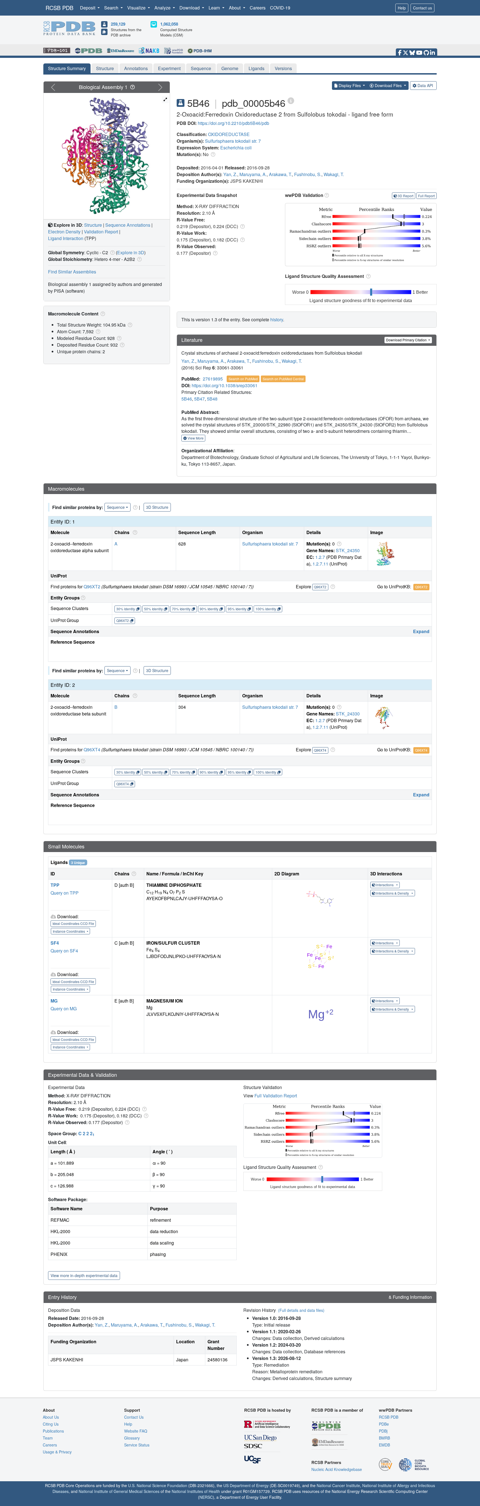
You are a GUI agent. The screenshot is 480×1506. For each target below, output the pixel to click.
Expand (421, 631)
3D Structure (157, 507)
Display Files (350, 85)
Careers (258, 7)
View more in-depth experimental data (84, 1275)
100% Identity (266, 608)
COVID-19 (280, 7)
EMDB (384, 1445)
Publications (53, 1431)
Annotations (136, 68)
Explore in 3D (130, 252)
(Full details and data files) (301, 1310)
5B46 (186, 399)
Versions (283, 68)
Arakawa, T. (280, 174)
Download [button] (190, 7)
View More (195, 438)
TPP (55, 885)
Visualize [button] (137, 7)
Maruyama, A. (253, 174)
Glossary (132, 1438)
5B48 (212, 399)
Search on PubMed (243, 378)
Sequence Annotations (127, 225)
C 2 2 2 (86, 1133)
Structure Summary (67, 68)
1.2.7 (320, 557)
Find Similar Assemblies (72, 271)
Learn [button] (215, 7)
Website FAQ (135, 1431)
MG (54, 1001)
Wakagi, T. (334, 174)
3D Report (405, 195)
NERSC (206, 1497)
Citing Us (51, 1424)
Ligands (256, 68)
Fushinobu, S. (307, 174)
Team (48, 1438)
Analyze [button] (163, 7)
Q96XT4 (92, 749)
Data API (425, 85)
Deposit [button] (88, 7)
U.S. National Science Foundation (157, 1485)
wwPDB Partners (395, 1410)
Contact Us (134, 1417)
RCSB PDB (59, 8)
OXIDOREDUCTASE (229, 134)
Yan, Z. (230, 174)
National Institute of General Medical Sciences (119, 1491)
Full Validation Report (275, 1095)
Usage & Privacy (57, 1452)
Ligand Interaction (65, 238)
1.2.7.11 (320, 564)
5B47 (199, 399)
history (276, 319)
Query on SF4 (64, 950)
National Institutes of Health (196, 1491)
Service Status (136, 1445)
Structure (105, 68)
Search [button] (111, 7)
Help (402, 8)
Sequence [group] (116, 507)
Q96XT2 (92, 586)
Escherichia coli (236, 147)
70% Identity (181, 608)
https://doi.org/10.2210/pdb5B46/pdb (233, 123)
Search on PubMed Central (283, 378)
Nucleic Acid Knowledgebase (336, 1469)
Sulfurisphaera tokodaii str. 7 (233, 141)
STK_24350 (348, 550)
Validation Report (101, 231)
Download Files (388, 85)
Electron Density (64, 231)
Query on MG (64, 1008)
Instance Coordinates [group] (69, 931)
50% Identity (153, 608)
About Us (51, 1417)
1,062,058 (169, 24)
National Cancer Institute (338, 1485)
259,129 (118, 24)
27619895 (213, 379)
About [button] (235, 7)
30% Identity (125, 608)
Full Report (426, 195)
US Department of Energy (246, 1485)
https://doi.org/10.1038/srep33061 (225, 385)
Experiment (169, 68)
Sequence (201, 68)
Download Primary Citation (407, 339)
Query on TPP (65, 893)
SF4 (55, 943)
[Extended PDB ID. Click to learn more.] (291, 100)
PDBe (384, 1424)
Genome (229, 68)
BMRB (384, 1438)
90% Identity (209, 608)
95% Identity (237, 608)
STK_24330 (348, 713)
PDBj (383, 1431)
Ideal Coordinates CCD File (73, 923)
